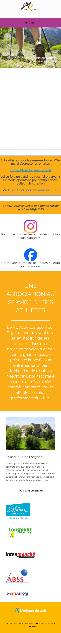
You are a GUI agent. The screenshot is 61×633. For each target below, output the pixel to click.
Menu (31, 23)
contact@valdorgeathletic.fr (30, 170)
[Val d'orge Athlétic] (30, 6)
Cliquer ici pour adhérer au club (33, 190)
